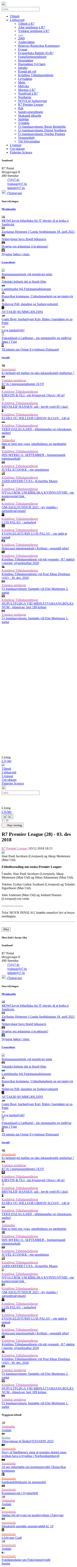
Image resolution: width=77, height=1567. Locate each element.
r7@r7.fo (13, 180)
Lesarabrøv (8, 262)
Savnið (6, 357)
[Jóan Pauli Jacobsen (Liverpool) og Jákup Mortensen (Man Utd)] (3, 852)
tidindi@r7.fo (16, 188)
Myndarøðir (9, 209)
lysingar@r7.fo (17, 184)
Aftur (6, 929)
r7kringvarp (14, 193)
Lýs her (6, 761)
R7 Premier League (14, 848)
